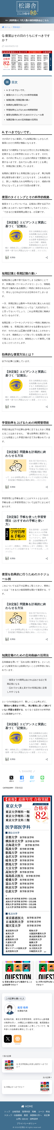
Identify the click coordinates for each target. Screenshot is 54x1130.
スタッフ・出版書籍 (13, 1115)
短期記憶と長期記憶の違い (18, 100)
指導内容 (26, 1111)
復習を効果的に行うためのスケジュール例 (25, 115)
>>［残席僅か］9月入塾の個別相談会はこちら (27, 20)
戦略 (34, 1111)
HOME (28, 1106)
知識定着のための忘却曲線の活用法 (22, 119)
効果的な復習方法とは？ (17, 105)
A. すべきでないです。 (16, 90)
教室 (26, 1115)
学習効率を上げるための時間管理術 (22, 110)
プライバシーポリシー (26, 1123)
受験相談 (19, 787)
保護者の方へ (36, 1115)
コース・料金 (44, 1111)
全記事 (47, 1115)
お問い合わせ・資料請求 (27, 1119)
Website (17, 1044)
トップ (7, 1111)
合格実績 (16, 1111)
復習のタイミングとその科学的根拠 (22, 95)
